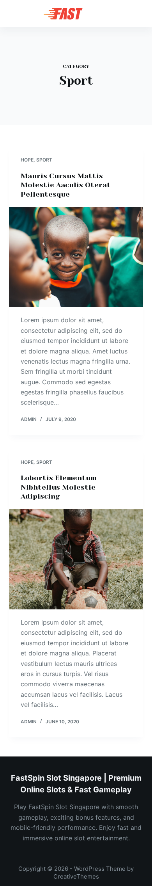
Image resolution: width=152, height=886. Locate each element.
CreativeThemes (76, 876)
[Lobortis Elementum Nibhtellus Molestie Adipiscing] (76, 559)
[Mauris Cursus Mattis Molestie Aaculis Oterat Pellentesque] (76, 257)
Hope (27, 160)
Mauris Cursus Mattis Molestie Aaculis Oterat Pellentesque (66, 185)
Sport (44, 160)
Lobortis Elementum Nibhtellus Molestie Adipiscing (59, 487)
